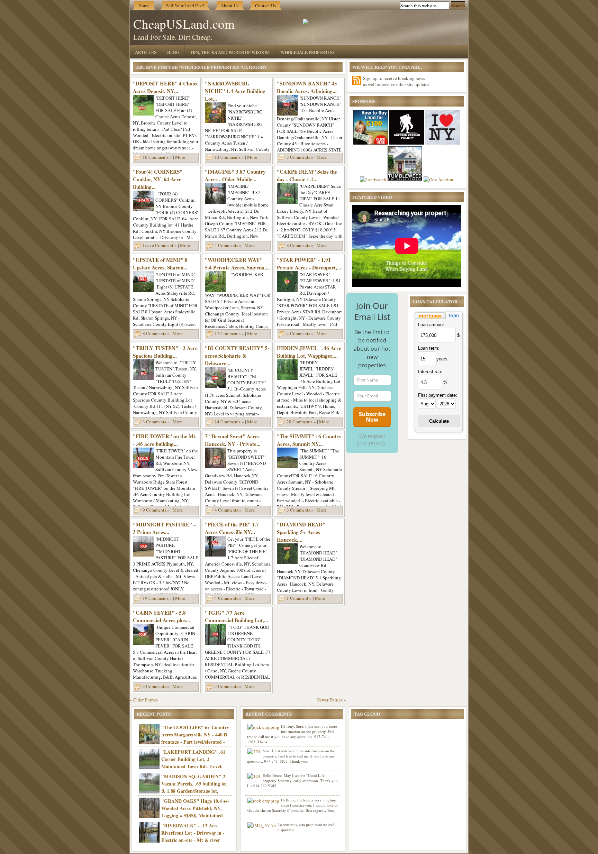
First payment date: (437, 395)
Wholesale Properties (308, 52)
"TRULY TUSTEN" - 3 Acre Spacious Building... (165, 351)
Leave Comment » (160, 245)
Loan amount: (431, 324)
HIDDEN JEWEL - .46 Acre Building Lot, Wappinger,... (309, 351)
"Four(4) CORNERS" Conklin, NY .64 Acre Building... (157, 179)
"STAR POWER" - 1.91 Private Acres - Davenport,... (309, 263)
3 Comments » (300, 157)
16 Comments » (157, 157)
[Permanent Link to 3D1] (254, 752)
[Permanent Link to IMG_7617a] (261, 825)
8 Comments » (300, 245)
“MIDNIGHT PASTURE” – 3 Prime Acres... (164, 528)
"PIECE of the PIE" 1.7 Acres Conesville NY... (232, 528)
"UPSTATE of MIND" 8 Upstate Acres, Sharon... (160, 263)
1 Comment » (299, 598)
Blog (173, 52)
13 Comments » (229, 157)
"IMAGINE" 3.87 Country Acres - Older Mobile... (235, 175)
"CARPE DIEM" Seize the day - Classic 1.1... (307, 175)
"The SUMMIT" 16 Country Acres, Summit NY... (309, 440)
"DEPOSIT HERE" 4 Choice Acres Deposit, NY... (166, 87)
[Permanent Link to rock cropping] (263, 727)
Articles (145, 52)
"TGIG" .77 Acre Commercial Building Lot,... (236, 616)
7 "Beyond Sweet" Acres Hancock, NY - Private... (233, 440)
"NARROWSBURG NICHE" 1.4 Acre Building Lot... (235, 91)
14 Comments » (229, 422)
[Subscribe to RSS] (356, 80)
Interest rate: (431, 371)
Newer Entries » (331, 700)
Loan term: (429, 348)
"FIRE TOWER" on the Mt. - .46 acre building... (165, 440)
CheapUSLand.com (184, 23)
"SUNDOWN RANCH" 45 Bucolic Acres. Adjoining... (307, 87)
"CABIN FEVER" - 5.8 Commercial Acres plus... (161, 616)
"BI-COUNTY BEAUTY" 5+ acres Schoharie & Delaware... (238, 355)
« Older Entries (144, 700)
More (180, 157)
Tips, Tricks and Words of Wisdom (230, 52)
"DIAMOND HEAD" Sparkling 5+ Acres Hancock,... (301, 532)
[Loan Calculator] (439, 319)
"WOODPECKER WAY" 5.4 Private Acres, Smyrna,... (237, 263)
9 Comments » (156, 510)
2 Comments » (228, 686)
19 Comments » (157, 598)
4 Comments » (228, 245)
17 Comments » (229, 333)
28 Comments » (301, 422)
